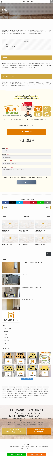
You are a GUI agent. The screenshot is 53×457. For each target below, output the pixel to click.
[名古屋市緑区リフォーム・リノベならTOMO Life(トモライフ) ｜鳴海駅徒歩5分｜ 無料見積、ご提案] (26, 1)
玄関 (16, 395)
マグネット (12, 387)
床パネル (24, 391)
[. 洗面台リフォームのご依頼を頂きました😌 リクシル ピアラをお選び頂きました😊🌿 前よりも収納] (20, 371)
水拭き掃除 (30, 393)
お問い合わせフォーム (36, 454)
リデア (39, 387)
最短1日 (17, 393)
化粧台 (15, 389)
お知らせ (6, 337)
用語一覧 (32, 446)
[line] (27, 444)
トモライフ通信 (7, 328)
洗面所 (46, 393)
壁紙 (46, 389)
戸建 (30, 391)
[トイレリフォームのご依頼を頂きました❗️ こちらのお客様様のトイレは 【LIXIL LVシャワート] (33, 358)
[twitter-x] (24, 444)
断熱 (46, 391)
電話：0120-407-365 (15, 454)
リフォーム (10, 446)
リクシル (26, 387)
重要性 (7, 44)
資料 (15, 397)
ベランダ (5, 387)
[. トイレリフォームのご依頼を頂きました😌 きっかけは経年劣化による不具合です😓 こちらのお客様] (45, 371)
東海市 (23, 393)
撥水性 (41, 391)
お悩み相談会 (16, 446)
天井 (15, 391)
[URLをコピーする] (47, 202)
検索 (48, 254)
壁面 (4, 391)
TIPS (5, 343)
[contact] (28, 444)
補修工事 (43, 395)
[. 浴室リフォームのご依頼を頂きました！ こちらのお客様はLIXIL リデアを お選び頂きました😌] (33, 371)
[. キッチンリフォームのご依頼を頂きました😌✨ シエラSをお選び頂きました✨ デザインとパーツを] (8, 371)
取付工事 (20, 389)
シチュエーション (10, 46)
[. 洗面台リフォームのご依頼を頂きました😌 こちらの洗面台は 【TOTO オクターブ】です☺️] (20, 358)
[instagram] (25, 444)
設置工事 (5, 397)
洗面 (35, 393)
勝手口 (9, 389)
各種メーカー (28, 389)
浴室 (4, 395)
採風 (35, 391)
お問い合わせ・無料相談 (43, 446)
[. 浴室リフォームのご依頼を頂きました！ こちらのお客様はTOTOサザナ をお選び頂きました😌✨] (8, 358)
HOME (6, 446)
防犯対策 (21, 397)
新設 (4, 393)
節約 (24, 395)
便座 (4, 389)
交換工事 (45, 387)
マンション (19, 387)
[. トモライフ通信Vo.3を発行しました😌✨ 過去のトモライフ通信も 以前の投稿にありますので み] (45, 358)
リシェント (33, 387)
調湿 (11, 397)
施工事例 (6, 331)
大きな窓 (9, 391)
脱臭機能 (36, 395)
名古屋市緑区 (36, 389)
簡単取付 (30, 395)
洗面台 (41, 393)
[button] (5, 202)
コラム (5, 334)
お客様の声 (6, 340)
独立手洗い (11, 395)
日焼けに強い (10, 393)
